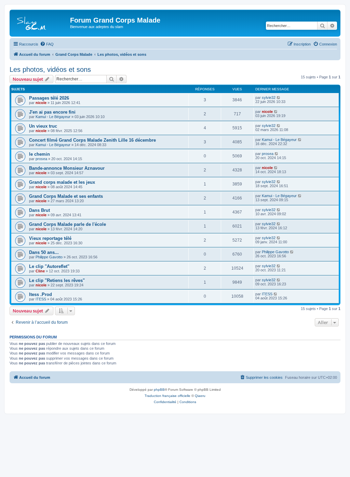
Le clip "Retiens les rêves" (57, 280)
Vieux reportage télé (50, 238)
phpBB (159, 389)
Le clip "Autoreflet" (49, 266)
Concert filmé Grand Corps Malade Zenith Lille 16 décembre (92, 140)
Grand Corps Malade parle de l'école (67, 224)
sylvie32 (268, 97)
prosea (41, 159)
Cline (40, 271)
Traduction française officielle (167, 396)
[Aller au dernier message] (279, 97)
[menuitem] (47, 44)
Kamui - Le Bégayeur (53, 117)
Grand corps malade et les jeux (62, 182)
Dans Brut (39, 210)
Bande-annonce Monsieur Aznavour (67, 168)
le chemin (39, 154)
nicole (41, 103)
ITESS (41, 299)
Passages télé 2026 (49, 98)
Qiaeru (200, 396)
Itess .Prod (40, 294)
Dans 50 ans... (44, 252)
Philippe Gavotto (49, 257)
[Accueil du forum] (40, 22)
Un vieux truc (43, 126)
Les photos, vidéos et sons (50, 69)
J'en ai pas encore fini (52, 112)
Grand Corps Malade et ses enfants (66, 196)
